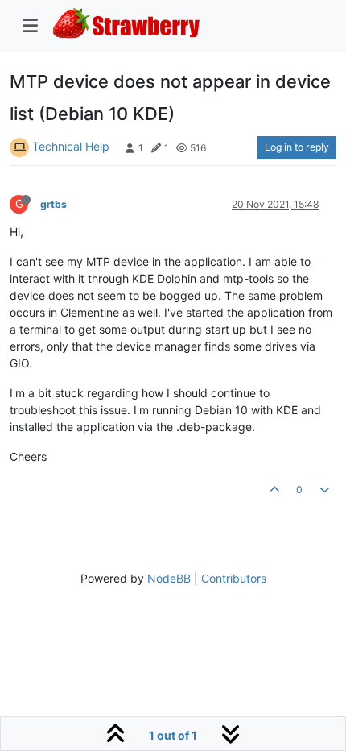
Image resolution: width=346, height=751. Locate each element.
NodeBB (169, 578)
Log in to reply (297, 147)
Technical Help (70, 146)
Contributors (233, 578)
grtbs (53, 204)
